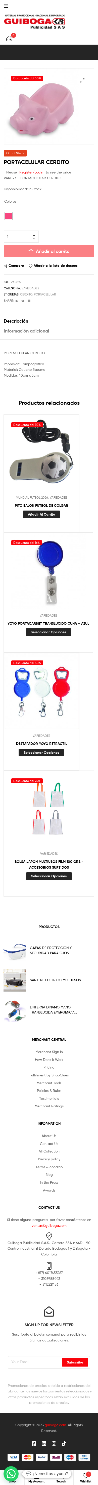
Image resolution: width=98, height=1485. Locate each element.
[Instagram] (54, 1443)
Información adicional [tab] (26, 331)
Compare (16, 265)
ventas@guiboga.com (49, 1225)
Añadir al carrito (53, 251)
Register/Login (31, 172)
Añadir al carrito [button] (41, 514)
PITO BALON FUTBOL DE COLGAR (41, 505)
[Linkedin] (43, 1443)
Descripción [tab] (16, 321)
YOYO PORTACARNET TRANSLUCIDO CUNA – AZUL (48, 623)
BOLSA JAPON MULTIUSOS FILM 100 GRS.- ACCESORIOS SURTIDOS (49, 864)
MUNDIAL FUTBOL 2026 (32, 497)
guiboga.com (55, 1425)
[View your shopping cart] (9, 38)
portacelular (45, 294)
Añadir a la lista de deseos (56, 265)
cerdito (26, 294)
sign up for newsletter (49, 1324)
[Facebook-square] (33, 1443)
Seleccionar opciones (48, 632)
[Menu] (10, 5)
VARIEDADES (30, 288)
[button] (82, 80)
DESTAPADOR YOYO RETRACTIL (41, 743)
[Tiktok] (64, 1443)
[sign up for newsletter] (49, 1311)
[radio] (8, 216)
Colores (10, 201)
